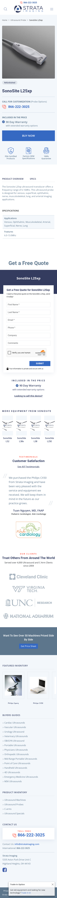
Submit (40, 363)
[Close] (52, 884)
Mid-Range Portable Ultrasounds (20, 758)
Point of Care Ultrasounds (17, 763)
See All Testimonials (28, 466)
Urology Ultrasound (14, 731)
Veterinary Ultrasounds (16, 736)
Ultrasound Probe (18, 20)
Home (4, 20)
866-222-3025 (30, 2)
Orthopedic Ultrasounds (16, 754)
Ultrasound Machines (15, 799)
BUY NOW (28, 135)
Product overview (12, 178)
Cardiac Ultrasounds (14, 722)
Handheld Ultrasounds (15, 767)
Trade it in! (26, 892)
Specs (33, 178)
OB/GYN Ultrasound (14, 740)
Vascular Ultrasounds (15, 727)
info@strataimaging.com (27, 844)
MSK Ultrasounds (13, 781)
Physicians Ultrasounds (16, 749)
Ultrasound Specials (14, 813)
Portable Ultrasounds (15, 745)
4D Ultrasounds (12, 772)
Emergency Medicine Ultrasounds (21, 776)
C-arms (8, 809)
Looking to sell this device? (28, 395)
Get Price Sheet (28, 646)
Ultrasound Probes (13, 804)
